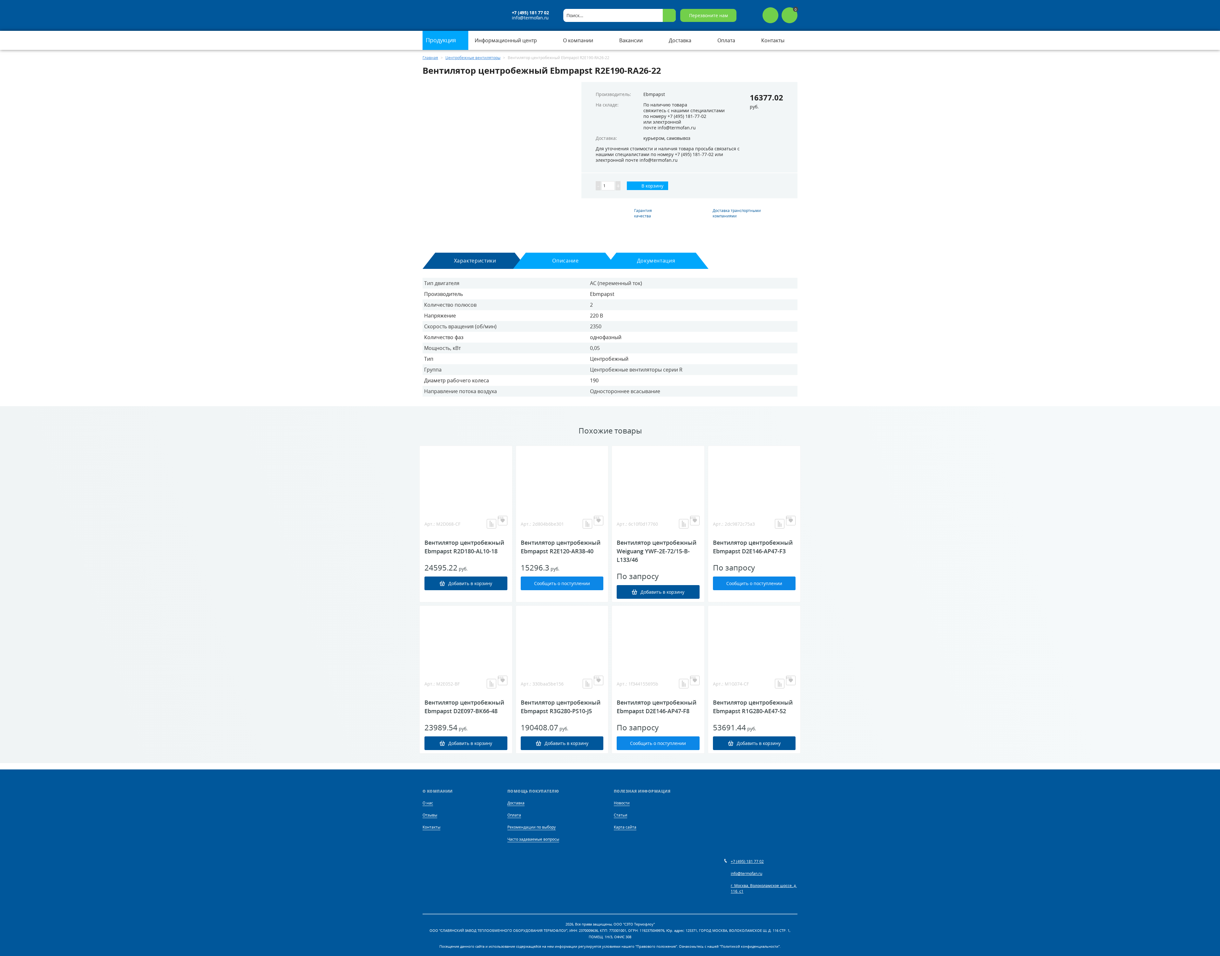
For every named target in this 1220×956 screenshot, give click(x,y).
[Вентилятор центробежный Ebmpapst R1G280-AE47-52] (754, 637)
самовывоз (678, 138)
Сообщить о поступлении (562, 583)
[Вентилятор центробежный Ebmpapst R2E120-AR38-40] (562, 477)
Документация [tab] (656, 260)
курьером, (654, 138)
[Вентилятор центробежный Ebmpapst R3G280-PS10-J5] (562, 637)
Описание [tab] (565, 260)
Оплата (514, 815)
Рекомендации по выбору (531, 827)
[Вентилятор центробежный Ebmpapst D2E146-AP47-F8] (658, 637)
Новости (622, 803)
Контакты (431, 827)
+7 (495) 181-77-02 (687, 116)
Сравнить (491, 524)
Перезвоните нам (708, 15)
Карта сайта (625, 827)
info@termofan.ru (530, 17)
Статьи (620, 815)
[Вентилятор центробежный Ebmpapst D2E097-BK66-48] (466, 637)
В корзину (651, 186)
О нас (428, 803)
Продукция (442, 40)
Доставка (516, 803)
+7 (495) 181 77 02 (530, 12)
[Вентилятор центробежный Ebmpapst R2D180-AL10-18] (466, 477)
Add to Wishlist (502, 520)
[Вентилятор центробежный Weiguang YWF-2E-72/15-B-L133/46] (658, 477)
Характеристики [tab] (475, 260)
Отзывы (430, 815)
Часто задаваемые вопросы (533, 839)
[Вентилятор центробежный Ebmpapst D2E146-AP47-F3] (754, 477)
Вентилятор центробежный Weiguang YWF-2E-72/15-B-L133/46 (656, 551)
